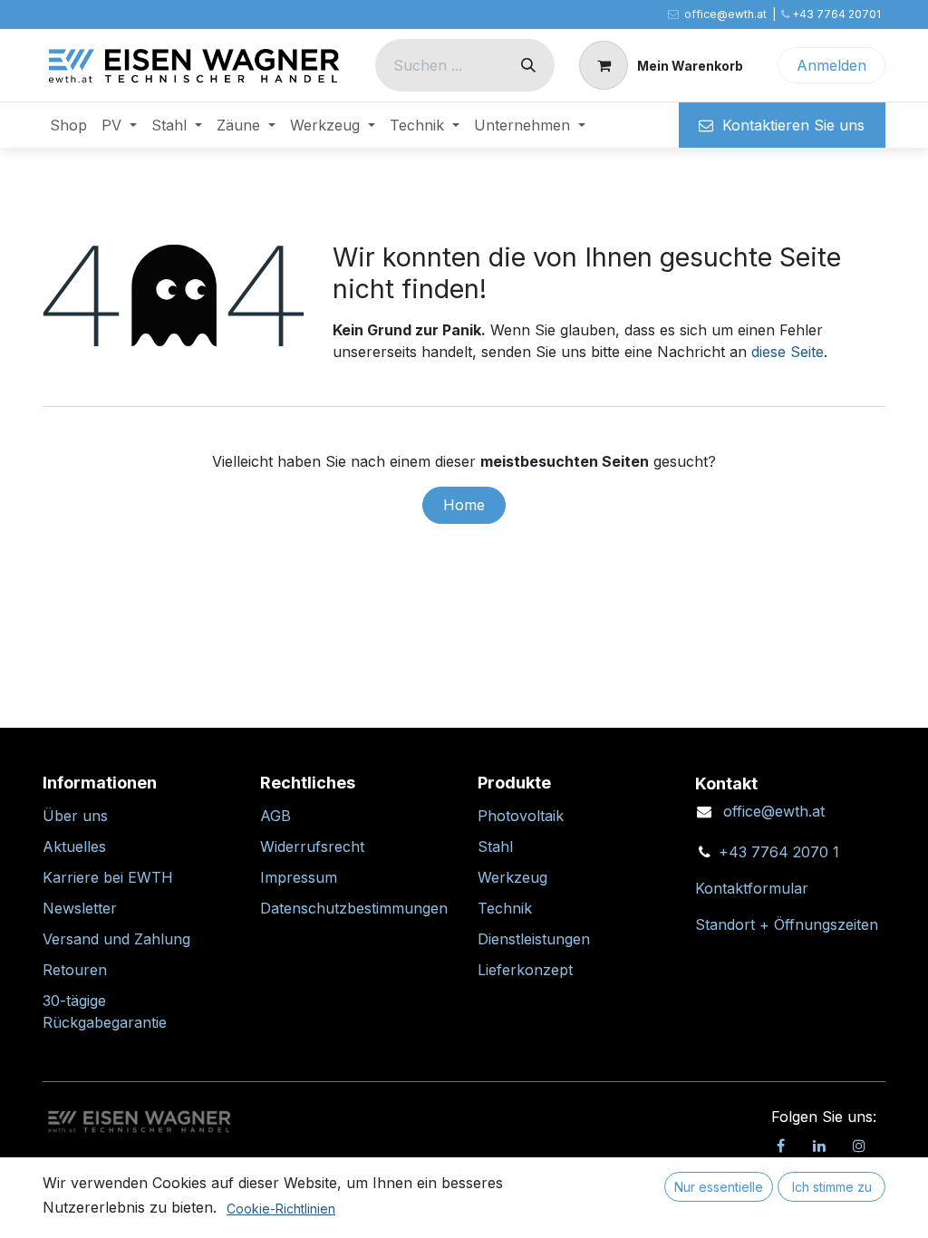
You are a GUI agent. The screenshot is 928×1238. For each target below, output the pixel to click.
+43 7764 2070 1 (779, 852)
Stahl (495, 846)
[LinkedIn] (819, 1145)
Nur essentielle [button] (718, 1186)
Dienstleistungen (534, 939)
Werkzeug (512, 877)
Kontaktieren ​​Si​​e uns (789, 125)
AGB (275, 816)
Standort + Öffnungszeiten (786, 924)
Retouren (75, 970)
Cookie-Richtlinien (281, 1208)
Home (464, 505)
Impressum (298, 877)
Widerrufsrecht (312, 846)
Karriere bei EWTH (108, 877)
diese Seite (787, 352)
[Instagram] (859, 1145)
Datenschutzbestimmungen (354, 908)
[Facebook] (780, 1145)
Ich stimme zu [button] (832, 1186)
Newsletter (80, 908)
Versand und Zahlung (116, 939)
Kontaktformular (751, 888)
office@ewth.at (774, 811)
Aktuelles (74, 846)
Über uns (75, 816)
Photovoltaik (521, 816)
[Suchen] (528, 65)
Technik (505, 908)
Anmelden (831, 65)
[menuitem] (68, 125)
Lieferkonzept (525, 970)
